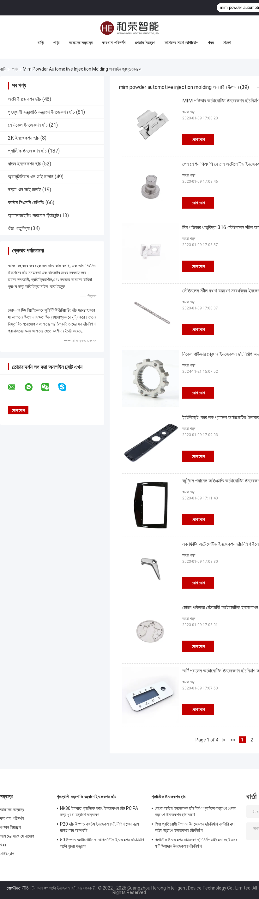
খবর (211, 42)
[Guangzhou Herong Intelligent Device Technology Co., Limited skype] (66, 387)
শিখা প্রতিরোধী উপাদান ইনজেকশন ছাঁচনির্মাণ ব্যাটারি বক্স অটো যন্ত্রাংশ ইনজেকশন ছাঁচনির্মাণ (195, 827)
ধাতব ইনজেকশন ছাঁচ (24, 164)
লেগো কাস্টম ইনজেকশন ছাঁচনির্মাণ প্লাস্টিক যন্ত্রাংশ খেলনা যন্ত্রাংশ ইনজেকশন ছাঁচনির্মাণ (195, 811)
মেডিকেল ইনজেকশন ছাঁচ (28, 125)
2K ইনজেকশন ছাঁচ (23, 138)
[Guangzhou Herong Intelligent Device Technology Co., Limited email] (16, 387)
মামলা (227, 42)
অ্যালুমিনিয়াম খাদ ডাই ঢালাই (30, 177)
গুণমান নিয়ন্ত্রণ (145, 42)
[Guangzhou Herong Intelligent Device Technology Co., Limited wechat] (49, 387)
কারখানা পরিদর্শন (113, 42)
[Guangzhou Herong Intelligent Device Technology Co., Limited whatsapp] (32, 387)
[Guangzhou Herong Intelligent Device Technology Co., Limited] (129, 28)
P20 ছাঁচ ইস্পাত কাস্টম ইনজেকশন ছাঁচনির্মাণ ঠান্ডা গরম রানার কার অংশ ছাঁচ (99, 827)
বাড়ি (41, 42)
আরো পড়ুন (188, 112)
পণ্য (56, 42)
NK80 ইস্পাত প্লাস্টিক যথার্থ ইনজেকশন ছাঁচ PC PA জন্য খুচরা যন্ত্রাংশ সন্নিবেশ (99, 811)
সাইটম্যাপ (7, 853)
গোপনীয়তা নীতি (18, 887)
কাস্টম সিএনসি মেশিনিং (26, 202)
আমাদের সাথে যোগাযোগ (181, 42)
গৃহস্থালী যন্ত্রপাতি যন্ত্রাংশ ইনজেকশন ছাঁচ (41, 112)
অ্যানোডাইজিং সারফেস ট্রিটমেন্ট (33, 215)
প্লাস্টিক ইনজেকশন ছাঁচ (27, 151)
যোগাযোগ (198, 139)
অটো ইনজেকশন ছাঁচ (24, 99)
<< (232, 739)
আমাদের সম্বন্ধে (81, 42)
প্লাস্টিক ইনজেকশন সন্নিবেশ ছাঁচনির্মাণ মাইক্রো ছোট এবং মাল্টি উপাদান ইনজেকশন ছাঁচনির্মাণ (196, 843)
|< (223, 739)
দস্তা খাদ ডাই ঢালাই (24, 190)
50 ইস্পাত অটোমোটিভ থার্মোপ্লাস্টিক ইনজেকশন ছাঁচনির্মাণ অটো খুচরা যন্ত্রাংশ (102, 843)
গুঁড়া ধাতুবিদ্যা (19, 228)
